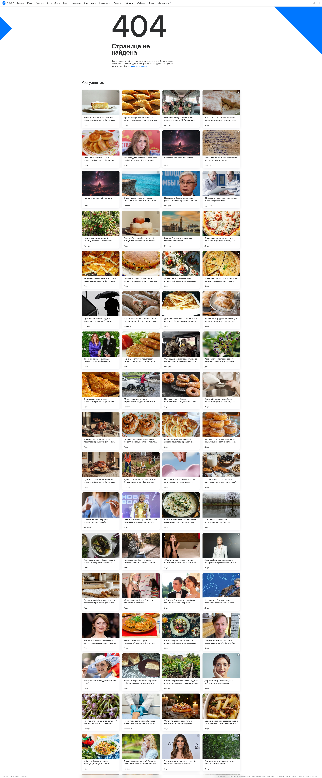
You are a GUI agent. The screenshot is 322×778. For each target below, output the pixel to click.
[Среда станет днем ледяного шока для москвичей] (221, 752)
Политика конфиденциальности (263, 776)
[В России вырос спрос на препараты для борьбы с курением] (100, 511)
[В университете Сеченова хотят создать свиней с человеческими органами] (141, 310)
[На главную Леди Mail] (10, 3)
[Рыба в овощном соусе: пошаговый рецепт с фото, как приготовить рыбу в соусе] (141, 632)
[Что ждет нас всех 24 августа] (100, 189)
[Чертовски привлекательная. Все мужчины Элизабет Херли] (181, 752)
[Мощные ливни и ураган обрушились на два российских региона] (141, 390)
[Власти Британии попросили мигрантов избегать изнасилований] (181, 230)
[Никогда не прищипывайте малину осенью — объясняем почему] (100, 230)
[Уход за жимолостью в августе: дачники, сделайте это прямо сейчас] (221, 350)
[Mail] (4, 3)
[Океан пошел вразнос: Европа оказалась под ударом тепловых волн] (141, 189)
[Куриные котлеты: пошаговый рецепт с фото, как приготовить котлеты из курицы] (141, 350)
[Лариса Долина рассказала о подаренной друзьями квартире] (221, 551)
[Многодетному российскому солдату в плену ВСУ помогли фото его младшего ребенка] (181, 109)
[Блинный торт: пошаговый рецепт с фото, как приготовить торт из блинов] (141, 672)
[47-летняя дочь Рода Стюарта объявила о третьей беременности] (141, 592)
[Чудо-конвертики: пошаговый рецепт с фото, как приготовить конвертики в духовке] (141, 109)
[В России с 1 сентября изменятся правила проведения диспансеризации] (221, 189)
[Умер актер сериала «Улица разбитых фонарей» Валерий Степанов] (221, 632)
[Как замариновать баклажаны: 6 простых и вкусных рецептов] (100, 551)
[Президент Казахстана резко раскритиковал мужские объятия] (181, 189)
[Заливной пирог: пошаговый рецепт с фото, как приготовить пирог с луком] (141, 270)
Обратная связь (311, 776)
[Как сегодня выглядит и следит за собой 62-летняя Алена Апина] (141, 149)
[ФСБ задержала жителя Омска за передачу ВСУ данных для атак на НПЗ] (181, 350)
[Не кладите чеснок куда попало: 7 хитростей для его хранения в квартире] (100, 712)
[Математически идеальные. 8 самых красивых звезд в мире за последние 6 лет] (100, 632)
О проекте (222, 776)
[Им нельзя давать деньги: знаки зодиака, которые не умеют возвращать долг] (181, 471)
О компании (14, 776)
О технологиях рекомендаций (239, 776)
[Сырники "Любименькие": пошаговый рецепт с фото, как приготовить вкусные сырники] (100, 149)
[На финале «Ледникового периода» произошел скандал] (221, 592)
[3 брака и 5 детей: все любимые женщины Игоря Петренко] (181, 592)
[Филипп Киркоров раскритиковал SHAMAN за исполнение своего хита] (141, 511)
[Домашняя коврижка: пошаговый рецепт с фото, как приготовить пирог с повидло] (181, 310)
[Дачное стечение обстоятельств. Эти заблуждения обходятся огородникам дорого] (141, 471)
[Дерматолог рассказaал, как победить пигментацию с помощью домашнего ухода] (221, 672)
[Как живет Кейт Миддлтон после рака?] (100, 672)
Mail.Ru (5, 776)
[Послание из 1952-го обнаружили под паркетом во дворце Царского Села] (221, 149)
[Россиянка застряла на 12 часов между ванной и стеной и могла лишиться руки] (141, 712)
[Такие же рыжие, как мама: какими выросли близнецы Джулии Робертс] (100, 350)
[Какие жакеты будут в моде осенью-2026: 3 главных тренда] (141, 551)
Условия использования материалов (290, 776)
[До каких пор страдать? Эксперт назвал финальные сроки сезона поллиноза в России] (141, 752)
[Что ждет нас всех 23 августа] (181, 149)
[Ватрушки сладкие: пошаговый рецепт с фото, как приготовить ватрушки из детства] (141, 431)
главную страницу (138, 66)
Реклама (24, 776)
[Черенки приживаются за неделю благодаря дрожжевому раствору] (181, 672)
